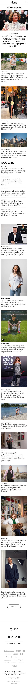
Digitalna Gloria (15, 644)
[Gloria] (14, 2)
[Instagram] (12, 637)
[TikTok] (16, 637)
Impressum (7, 671)
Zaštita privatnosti (17, 671)
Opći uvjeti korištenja (19, 673)
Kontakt (19, 674)
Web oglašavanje (6, 673)
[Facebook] (9, 637)
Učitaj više (14, 606)
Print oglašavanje (11, 674)
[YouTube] (19, 637)
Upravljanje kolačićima (14, 678)
